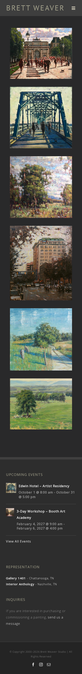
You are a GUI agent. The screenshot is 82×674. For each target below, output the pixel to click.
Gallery (41, 50)
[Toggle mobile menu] (74, 8)
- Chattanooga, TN (30, 578)
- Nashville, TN (31, 584)
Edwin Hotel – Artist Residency (44, 486)
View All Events (18, 541)
